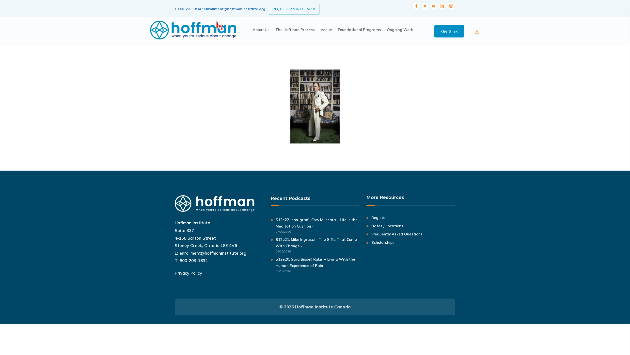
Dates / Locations (387, 226)
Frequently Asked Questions (397, 234)
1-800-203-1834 (188, 9)
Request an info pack (294, 9)
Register (449, 31)
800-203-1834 (194, 260)
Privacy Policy (188, 273)
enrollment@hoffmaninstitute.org (234, 9)
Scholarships (382, 242)
